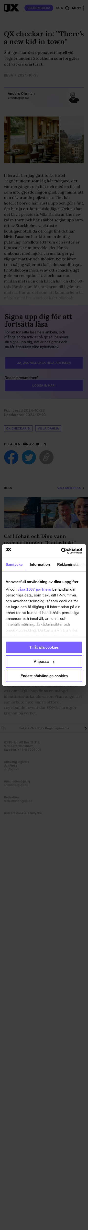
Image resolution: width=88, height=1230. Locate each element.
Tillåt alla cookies (44, 647)
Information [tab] (40, 564)
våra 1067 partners (34, 589)
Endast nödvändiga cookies (44, 676)
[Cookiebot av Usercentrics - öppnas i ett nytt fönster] (62, 551)
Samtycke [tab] (14, 564)
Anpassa (41, 661)
